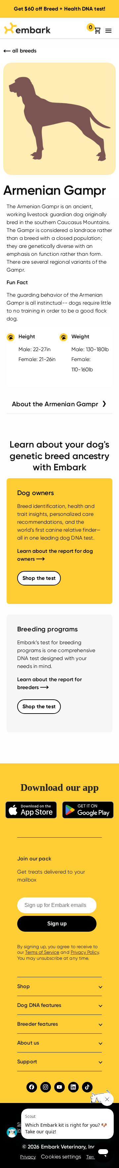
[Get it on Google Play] (88, 811)
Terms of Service (42, 952)
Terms (92, 1156)
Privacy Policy (85, 952)
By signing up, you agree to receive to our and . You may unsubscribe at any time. (58, 952)
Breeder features (37, 1024)
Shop (23, 986)
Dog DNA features (39, 1005)
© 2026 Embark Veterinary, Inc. (59, 1147)
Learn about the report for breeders (49, 683)
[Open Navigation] (110, 31)
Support (27, 1061)
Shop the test (39, 578)
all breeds (24, 51)
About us (28, 1043)
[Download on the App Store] (31, 811)
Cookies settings (61, 1156)
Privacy (28, 1156)
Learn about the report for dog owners (55, 555)
